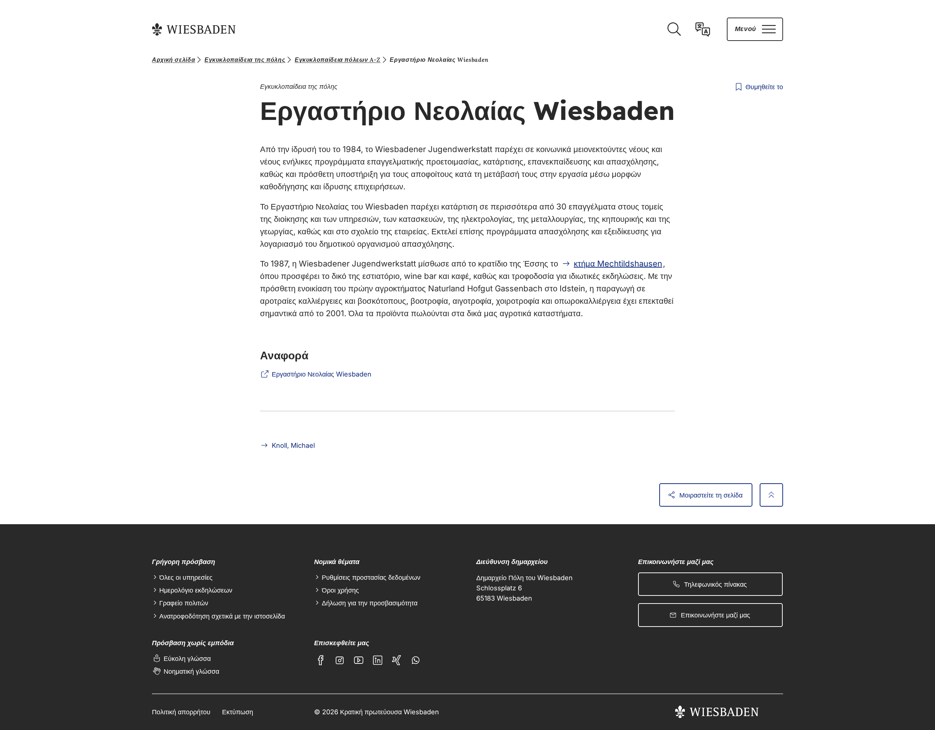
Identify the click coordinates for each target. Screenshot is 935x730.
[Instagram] (339, 660)
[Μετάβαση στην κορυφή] (771, 495)
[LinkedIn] (377, 660)
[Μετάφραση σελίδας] (703, 29)
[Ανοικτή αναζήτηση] (674, 29)
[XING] (396, 660)
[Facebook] (320, 660)
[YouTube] (358, 660)
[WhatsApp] (415, 660)
